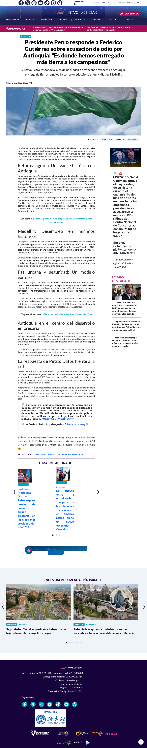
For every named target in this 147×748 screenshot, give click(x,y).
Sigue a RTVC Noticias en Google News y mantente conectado (60, 550)
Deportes (80, 20)
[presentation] (14, 491)
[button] (53, 535)
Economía (97, 20)
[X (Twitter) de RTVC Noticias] (33, 704)
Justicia (131, 20)
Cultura (113, 20)
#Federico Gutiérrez (57, 454)
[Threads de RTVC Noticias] (74, 704)
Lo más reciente (14, 20)
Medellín (25, 36)
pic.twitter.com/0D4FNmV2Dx (124, 251)
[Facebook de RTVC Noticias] (24, 704)
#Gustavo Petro (76, 454)
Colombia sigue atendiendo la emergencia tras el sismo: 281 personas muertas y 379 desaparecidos (59, 28)
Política (63, 20)
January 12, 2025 (76, 424)
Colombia (29, 20)
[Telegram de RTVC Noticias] (66, 704)
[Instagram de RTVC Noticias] (41, 704)
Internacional (47, 20)
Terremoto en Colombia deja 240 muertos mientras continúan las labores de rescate (108, 28)
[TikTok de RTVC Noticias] (58, 704)
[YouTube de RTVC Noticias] (49, 704)
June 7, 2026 (120, 267)
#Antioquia (41, 454)
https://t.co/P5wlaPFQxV (57, 419)
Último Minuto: (15, 28)
